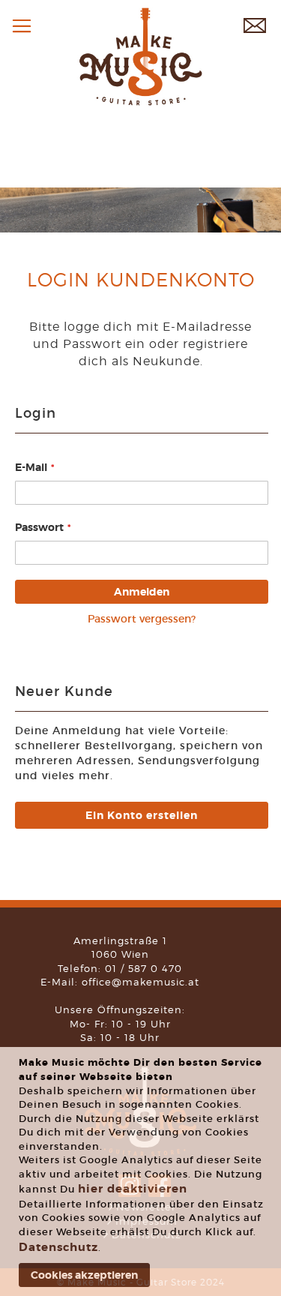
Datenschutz (58, 1247)
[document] (142, 1171)
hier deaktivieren (132, 1188)
